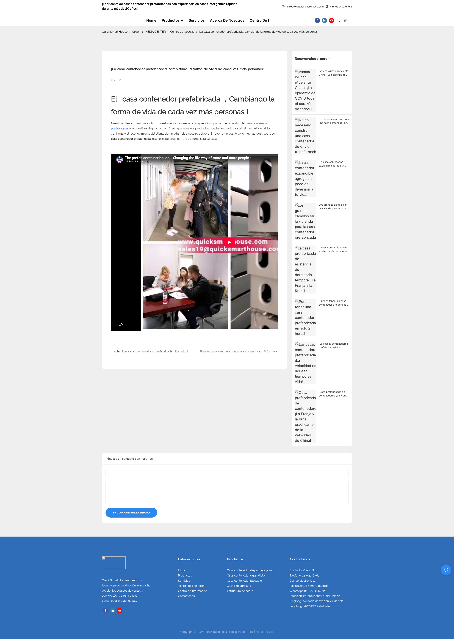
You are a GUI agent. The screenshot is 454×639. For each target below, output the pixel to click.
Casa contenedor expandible (246, 575)
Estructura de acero (240, 591)
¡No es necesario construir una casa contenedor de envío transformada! (334, 121)
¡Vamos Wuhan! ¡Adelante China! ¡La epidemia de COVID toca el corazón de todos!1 (334, 73)
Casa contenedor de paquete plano (250, 570)
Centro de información (192, 591)
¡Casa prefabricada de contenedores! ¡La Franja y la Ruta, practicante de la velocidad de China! (333, 393)
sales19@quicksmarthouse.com (305, 6)
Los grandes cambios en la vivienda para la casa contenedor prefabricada (333, 206)
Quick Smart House (115, 31)
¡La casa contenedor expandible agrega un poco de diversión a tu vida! (332, 163)
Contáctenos (186, 596)
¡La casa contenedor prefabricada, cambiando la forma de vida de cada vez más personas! (258, 31)
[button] (270, 20)
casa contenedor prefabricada (171, 99)
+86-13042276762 (340, 6)
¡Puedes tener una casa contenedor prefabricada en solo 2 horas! (333, 302)
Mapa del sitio (265, 631)
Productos (185, 575)
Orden (136, 31)
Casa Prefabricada (239, 586)
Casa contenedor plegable (244, 580)
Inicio (181, 570)
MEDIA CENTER (155, 31)
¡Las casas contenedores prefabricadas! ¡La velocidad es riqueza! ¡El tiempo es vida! (333, 345)
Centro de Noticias (182, 31)
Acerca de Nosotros (191, 586)
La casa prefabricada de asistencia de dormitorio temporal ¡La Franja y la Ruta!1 (333, 249)
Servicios (184, 580)
